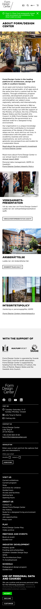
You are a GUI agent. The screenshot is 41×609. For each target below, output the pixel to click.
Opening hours (8, 497)
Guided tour (7, 539)
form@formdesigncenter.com (14, 437)
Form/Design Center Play (13, 527)
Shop (4, 485)
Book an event (8, 537)
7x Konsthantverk (9, 560)
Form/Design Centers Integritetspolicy (18, 313)
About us (7, 501)
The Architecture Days (11, 557)
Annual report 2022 (10, 159)
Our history (7, 510)
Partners (5, 514)
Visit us (6, 477)
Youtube (15, 399)
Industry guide (8, 547)
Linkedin (21, 399)
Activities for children (11, 488)
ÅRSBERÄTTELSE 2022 (12, 267)
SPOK (4, 555)
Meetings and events (14, 534)
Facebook (3, 399)
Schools (7, 564)
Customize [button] (8, 603)
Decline (7, 598)
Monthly (5, 457)
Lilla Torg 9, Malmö (13, 415)
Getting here (7, 495)
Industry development (15, 544)
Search (28, 5)
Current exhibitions (10, 480)
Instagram (9, 399)
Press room (7, 519)
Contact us (6, 505)
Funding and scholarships (13, 550)
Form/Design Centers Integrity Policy (18, 166)
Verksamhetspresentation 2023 (17, 219)
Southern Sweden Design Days (15, 552)
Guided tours (7, 490)
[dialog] (20, 590)
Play (5, 524)
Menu (38, 5)
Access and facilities (11, 493)
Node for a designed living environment (19, 512)
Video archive (8, 530)
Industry (15, 457)
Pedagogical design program (14, 567)
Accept (7, 593)
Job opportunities (9, 517)
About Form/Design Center (13, 507)
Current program (9, 483)
